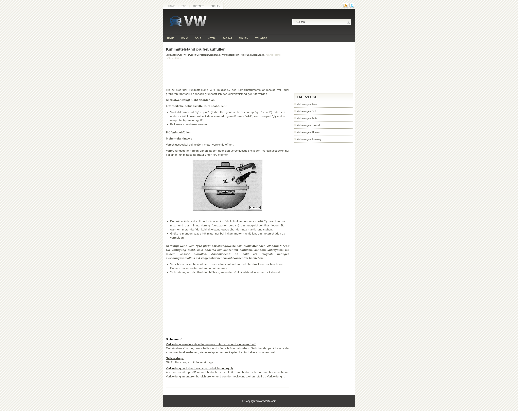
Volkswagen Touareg (309, 139)
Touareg (261, 38)
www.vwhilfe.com (266, 401)
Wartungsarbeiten (230, 55)
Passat (227, 38)
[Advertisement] (227, 73)
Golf (198, 38)
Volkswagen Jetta (307, 118)
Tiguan (243, 38)
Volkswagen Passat (308, 125)
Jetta (212, 38)
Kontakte (198, 6)
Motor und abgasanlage (252, 55)
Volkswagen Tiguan (308, 132)
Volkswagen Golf (174, 55)
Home (171, 6)
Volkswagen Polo (307, 104)
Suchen (215, 6)
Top (184, 6)
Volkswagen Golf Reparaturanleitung (202, 55)
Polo (184, 38)
